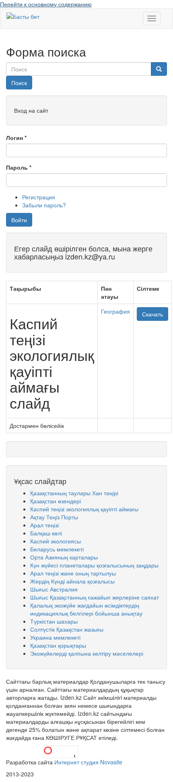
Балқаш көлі (46, 533)
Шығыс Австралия (54, 589)
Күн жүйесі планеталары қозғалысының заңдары (94, 565)
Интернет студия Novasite (88, 762)
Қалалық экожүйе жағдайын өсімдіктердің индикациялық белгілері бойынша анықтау (86, 609)
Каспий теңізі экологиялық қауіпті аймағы (84, 509)
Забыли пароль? (44, 205)
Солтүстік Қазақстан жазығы (66, 629)
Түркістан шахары (54, 621)
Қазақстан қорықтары (58, 645)
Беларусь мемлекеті (57, 549)
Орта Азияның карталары (64, 557)
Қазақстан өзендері (55, 501)
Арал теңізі (44, 525)
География (115, 311)
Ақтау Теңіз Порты (54, 517)
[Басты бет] (22, 16)
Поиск (19, 83)
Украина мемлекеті (55, 637)
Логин (16, 138)
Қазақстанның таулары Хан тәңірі (74, 493)
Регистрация (38, 197)
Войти (19, 220)
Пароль (18, 167)
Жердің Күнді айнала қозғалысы (72, 581)
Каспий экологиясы (55, 541)
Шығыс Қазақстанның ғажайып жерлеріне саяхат (94, 597)
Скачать (152, 314)
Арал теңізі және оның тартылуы (73, 573)
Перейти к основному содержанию (46, 4)
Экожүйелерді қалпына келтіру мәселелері (86, 653)
